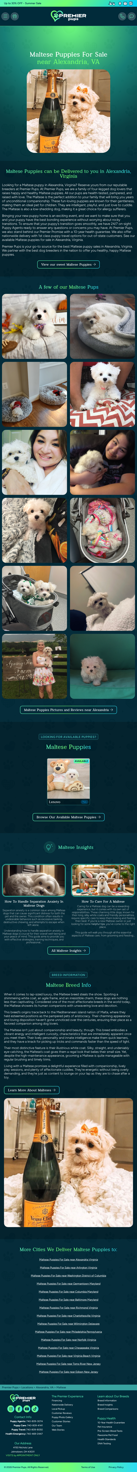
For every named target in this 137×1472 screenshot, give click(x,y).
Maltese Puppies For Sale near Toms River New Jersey (68, 1363)
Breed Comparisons (108, 1409)
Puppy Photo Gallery (62, 1417)
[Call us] (122, 16)
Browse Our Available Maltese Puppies (66, 817)
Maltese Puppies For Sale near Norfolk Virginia (68, 1339)
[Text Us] (132, 16)
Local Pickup (58, 1409)
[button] (120, 3)
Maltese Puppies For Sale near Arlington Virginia (68, 1267)
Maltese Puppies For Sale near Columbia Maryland (68, 1291)
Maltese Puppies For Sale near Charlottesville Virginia (68, 1315)
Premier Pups (10, 1387)
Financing (57, 1400)
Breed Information (107, 1400)
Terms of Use (88, 1467)
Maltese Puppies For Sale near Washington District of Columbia (68, 1275)
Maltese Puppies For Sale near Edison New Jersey (68, 1371)
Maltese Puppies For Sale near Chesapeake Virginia (68, 1347)
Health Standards (107, 1439)
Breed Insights (105, 1404)
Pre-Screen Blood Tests (110, 1431)
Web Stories (58, 1429)
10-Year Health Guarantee (111, 1422)
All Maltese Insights (66, 951)
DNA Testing (104, 1443)
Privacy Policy (116, 1467)
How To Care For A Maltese (103, 901)
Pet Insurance (105, 1426)
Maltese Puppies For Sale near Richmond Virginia (68, 1307)
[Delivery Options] (112, 3)
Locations (27, 1387)
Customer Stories (61, 1421)
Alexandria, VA (45, 1387)
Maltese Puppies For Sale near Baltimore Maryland (68, 1299)
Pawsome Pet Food (108, 1435)
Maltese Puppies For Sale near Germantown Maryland (68, 1283)
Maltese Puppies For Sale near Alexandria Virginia (68, 1259)
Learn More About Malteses (29, 1090)
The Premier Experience (67, 1396)
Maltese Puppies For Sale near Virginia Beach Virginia (68, 1355)
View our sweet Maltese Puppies (67, 264)
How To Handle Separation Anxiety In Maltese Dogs (34, 903)
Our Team (57, 1425)
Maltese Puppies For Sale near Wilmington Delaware (68, 1323)
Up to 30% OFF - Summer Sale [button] (22, 3)
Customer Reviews (62, 1413)
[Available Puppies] (15, 16)
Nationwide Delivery (62, 1404)
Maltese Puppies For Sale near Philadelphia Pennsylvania (68, 1331)
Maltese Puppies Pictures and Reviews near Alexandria (67, 710)
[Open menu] (5, 16)
